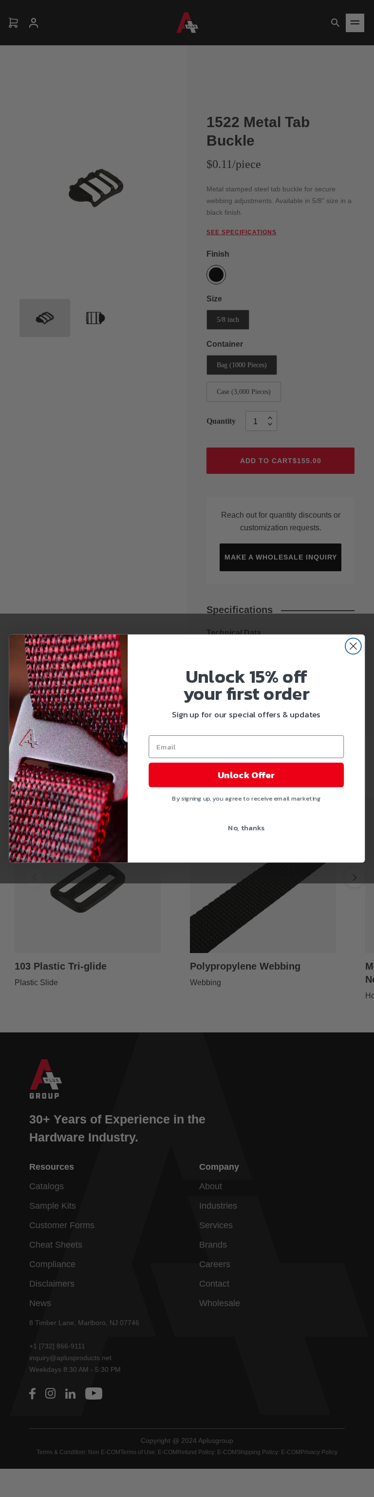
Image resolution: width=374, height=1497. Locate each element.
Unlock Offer (246, 775)
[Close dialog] (353, 646)
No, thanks (246, 827)
